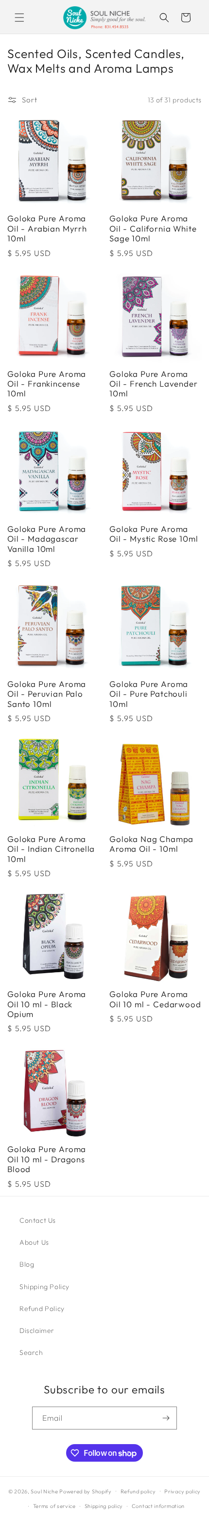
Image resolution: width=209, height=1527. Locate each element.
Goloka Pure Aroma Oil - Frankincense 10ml (46, 384)
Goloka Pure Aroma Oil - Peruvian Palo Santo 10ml (46, 694)
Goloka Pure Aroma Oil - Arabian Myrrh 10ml (47, 228)
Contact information (158, 1506)
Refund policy (138, 1491)
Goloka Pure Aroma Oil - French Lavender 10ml (153, 384)
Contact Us (37, 1220)
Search (31, 1352)
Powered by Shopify (85, 1491)
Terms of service (54, 1506)
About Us (34, 1242)
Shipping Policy (44, 1286)
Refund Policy (42, 1308)
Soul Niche (44, 1491)
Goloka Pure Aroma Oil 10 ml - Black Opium (46, 1004)
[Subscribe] (165, 1418)
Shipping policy (104, 1506)
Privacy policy (182, 1491)
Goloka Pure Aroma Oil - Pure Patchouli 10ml (148, 694)
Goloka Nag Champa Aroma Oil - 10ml (151, 844)
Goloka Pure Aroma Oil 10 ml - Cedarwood (155, 999)
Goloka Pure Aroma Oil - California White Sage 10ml (152, 228)
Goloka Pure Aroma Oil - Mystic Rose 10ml (153, 534)
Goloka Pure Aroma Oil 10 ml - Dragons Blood (46, 1159)
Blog (26, 1264)
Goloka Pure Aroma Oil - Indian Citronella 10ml (51, 849)
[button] (19, 17)
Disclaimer (36, 1330)
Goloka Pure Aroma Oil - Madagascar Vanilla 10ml (46, 539)
